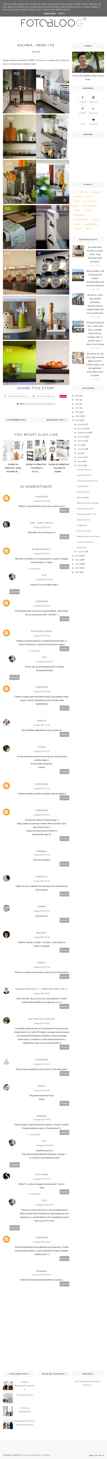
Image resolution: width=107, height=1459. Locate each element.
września (81, 437)
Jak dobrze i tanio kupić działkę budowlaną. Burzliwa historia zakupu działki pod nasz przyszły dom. (95, 304)
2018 (77, 404)
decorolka (78, 196)
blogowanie (96, 192)
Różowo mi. (82, 547)
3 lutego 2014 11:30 (41, 691)
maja (79, 453)
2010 (77, 568)
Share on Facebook (18, 396)
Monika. (42, 932)
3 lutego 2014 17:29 (41, 854)
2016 (77, 412)
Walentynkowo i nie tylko (88, 503)
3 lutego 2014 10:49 (41, 606)
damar (41, 906)
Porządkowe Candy (24, 1395)
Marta (42, 962)
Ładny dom (78, 229)
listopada (81, 428)
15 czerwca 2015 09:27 (41, 1274)
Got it (61, 14)
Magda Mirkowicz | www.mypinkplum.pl (41, 989)
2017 (77, 408)
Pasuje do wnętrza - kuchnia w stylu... (36, 468)
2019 (77, 399)
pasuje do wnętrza (89, 206)
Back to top (96, 1455)
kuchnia (28, 404)
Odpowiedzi (35, 568)
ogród (76, 206)
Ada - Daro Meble (41, 522)
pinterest (82, 113)
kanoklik (42, 876)
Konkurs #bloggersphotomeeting (25, 1385)
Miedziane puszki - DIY (86, 514)
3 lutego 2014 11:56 (41, 725)
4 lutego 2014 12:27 (41, 1023)
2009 (77, 572)
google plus (93, 113)
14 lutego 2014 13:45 (42, 1242)
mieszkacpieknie (41, 631)
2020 (77, 395)
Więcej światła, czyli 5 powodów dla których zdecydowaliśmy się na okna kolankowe (95, 278)
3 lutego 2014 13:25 (41, 788)
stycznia (81, 551)
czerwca (81, 449)
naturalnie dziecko (42, 1019)
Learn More (49, 14)
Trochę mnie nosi (84, 469)
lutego (80, 465)
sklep (83, 124)
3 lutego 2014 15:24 (44, 661)
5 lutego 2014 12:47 (41, 1090)
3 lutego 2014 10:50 (44, 579)
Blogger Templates (42, 1455)
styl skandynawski (81, 219)
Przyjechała (82, 525)
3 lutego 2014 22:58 (41, 937)
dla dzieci (89, 196)
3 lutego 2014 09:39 (41, 527)
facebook (82, 102)
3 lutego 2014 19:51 (41, 911)
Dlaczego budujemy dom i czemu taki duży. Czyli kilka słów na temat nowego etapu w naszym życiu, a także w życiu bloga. (95, 333)
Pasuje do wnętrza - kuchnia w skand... (59, 468)
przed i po (51, 404)
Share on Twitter (45, 396)
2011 (77, 564)
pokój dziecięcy (79, 215)
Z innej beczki (83, 486)
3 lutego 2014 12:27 (41, 751)
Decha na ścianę (84, 531)
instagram (93, 102)
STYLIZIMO (41, 1174)
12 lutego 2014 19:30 (42, 1119)
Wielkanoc (84, 192)
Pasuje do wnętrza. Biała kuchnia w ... (13, 468)
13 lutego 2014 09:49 (44, 1205)
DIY (75, 192)
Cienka (41, 747)
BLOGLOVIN (93, 124)
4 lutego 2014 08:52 (41, 993)
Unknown (41, 496)
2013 (77, 555)
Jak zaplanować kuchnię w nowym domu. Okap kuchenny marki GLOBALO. (95, 254)
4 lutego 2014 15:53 (41, 1064)
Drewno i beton (83, 519)
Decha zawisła (83, 492)
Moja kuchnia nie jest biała (88, 536)
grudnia (80, 424)
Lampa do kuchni (84, 475)
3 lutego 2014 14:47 (41, 815)
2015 (77, 416)
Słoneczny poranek (85, 508)
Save (64, 396)
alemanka (41, 1059)
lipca (79, 445)
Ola (44, 575)
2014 (77, 420)
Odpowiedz (64, 510)
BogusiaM (41, 784)
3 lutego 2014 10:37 (41, 553)
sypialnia (95, 219)
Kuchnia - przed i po (85, 542)
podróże (77, 210)
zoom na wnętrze (91, 224)
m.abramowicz (41, 549)
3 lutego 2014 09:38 (41, 501)
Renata (41, 720)
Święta (88, 229)
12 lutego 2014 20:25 (44, 1145)
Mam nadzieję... (83, 497)
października (82, 432)
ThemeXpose (26, 1455)
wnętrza (77, 224)
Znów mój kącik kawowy (87, 480)
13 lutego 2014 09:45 (42, 1179)
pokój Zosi (87, 210)
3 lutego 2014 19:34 (41, 881)
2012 (77, 559)
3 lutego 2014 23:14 (41, 967)
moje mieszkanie (39, 404)
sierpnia (80, 441)
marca (80, 461)
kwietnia (81, 457)
